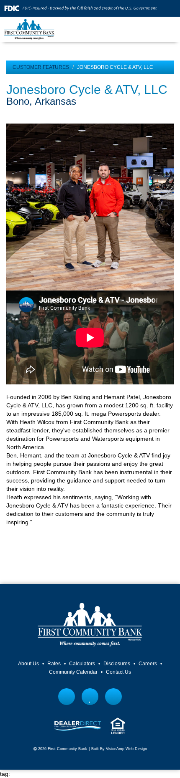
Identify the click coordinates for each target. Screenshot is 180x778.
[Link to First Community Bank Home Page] (29, 28)
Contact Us (118, 672)
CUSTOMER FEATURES (41, 67)
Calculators (82, 664)
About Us (28, 664)
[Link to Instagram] (113, 696)
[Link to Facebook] (66, 696)
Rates (54, 664)
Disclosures (116, 664)
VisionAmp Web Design (126, 749)
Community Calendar (73, 672)
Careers (148, 664)
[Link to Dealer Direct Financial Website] (77, 725)
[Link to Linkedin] (90, 696)
